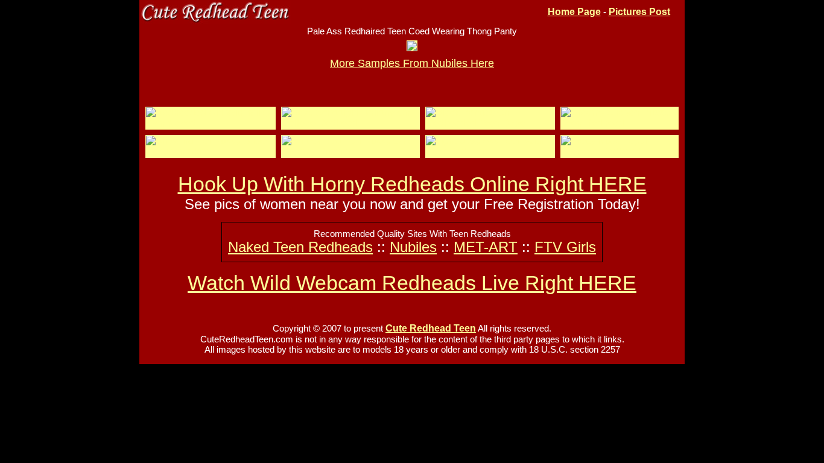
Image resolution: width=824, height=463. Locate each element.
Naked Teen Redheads (300, 247)
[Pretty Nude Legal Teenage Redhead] (619, 151)
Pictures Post (639, 12)
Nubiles (413, 247)
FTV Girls (565, 247)
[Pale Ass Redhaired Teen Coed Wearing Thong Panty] (412, 47)
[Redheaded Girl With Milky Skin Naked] (210, 123)
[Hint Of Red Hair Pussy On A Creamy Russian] (350, 151)
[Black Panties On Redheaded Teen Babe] (490, 123)
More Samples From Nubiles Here (412, 63)
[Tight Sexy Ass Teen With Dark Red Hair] (490, 151)
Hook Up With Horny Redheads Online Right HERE (412, 183)
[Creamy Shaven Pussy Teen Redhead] (619, 123)
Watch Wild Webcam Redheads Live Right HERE (412, 282)
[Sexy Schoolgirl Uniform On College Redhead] (350, 123)
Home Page (574, 12)
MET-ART (486, 247)
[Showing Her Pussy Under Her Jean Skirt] (210, 151)
